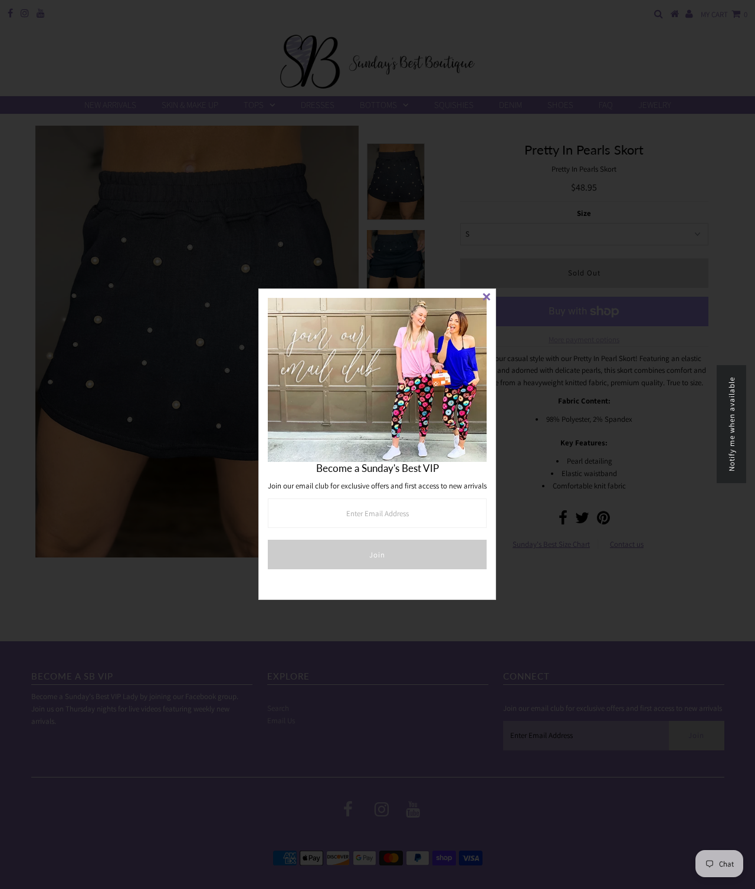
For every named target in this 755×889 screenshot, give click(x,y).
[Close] (486, 298)
